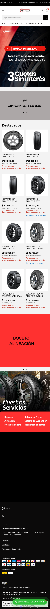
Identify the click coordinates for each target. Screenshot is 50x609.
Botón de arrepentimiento (11, 594)
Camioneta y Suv (16, 23)
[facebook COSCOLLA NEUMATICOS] (8, 516)
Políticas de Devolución (11, 549)
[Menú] (3, 10)
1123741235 (7, 524)
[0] (47, 10)
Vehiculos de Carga (34, 23)
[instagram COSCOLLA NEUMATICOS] (3, 516)
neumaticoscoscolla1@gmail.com (15, 528)
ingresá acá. (42, 592)
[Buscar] (45, 17)
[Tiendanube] (11, 599)
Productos (6, 541)
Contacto (6, 545)
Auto (4, 23)
